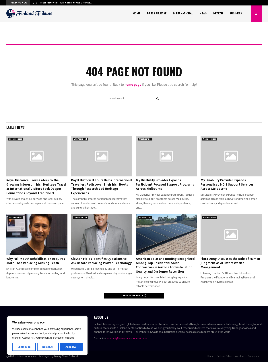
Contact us (253, 356)
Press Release (156, 13)
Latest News (15, 127)
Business (236, 13)
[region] (47, 335)
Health (218, 13)
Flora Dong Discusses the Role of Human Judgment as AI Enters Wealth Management (230, 263)
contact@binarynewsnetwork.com (127, 338)
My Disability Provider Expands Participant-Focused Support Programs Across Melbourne (165, 185)
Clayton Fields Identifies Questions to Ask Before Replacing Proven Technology (101, 261)
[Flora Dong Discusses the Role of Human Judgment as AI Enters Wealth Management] (231, 234)
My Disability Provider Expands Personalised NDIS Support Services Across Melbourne (227, 185)
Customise (24, 346)
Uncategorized (15, 139)
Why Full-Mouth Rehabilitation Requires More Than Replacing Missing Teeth (35, 261)
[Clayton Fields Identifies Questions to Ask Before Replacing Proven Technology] (101, 234)
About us (239, 356)
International (183, 13)
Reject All (47, 346)
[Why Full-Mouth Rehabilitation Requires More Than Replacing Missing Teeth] (36, 234)
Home (136, 13)
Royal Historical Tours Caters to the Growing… (66, 3)
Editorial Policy (224, 356)
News (203, 13)
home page (133, 84)
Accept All (71, 346)
